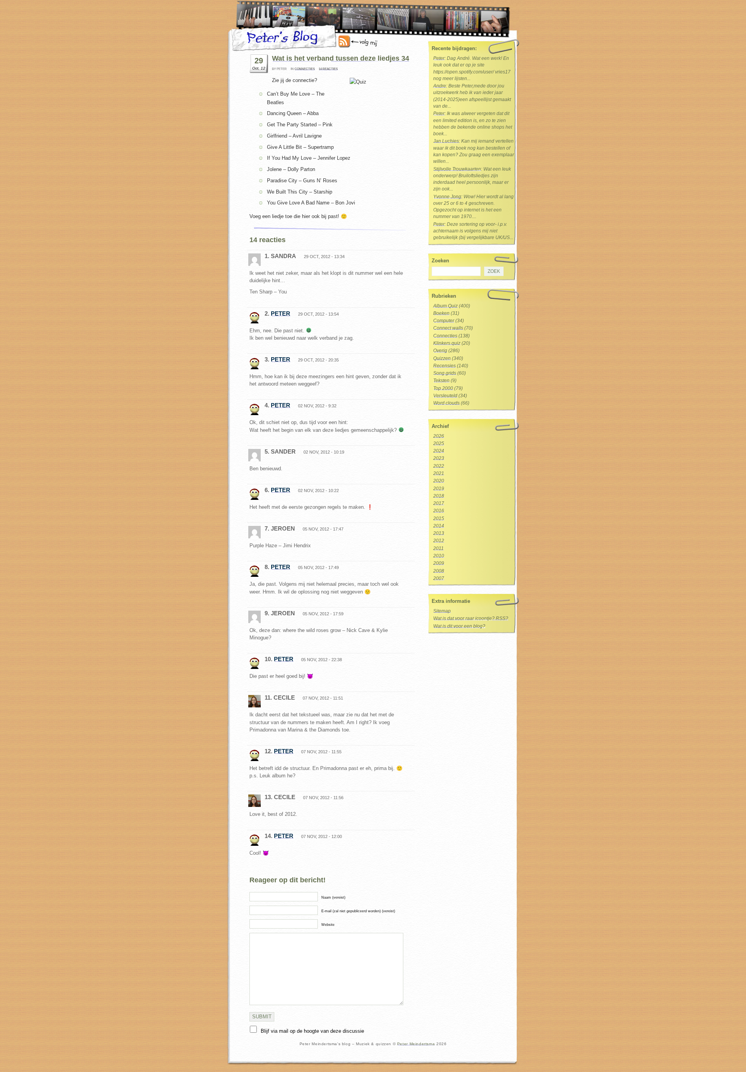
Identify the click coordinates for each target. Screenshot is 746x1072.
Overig (440, 350)
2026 (438, 436)
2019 (438, 488)
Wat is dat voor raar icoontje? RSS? (470, 618)
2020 (438, 480)
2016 (438, 510)
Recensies (444, 365)
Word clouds (446, 403)
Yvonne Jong (447, 196)
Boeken (441, 313)
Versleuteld (445, 395)
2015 (438, 518)
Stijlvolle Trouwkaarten (457, 169)
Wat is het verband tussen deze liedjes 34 (340, 58)
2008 (438, 571)
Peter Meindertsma (416, 1044)
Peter (280, 313)
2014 (438, 526)
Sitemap (442, 611)
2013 (438, 533)
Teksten (441, 380)
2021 (438, 473)
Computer (443, 320)
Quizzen (442, 358)
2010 (438, 555)
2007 (438, 578)
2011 (438, 548)
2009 (438, 563)
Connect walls (448, 328)
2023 (438, 458)
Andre (439, 86)
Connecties (305, 69)
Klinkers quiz (446, 343)
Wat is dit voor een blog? (459, 626)
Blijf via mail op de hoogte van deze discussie (312, 1031)
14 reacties (328, 69)
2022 (438, 466)
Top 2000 (443, 388)
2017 (438, 503)
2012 (438, 540)
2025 (438, 443)
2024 (438, 451)
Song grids (444, 373)
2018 (438, 496)
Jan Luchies (446, 141)
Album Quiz (445, 306)
